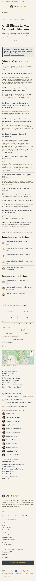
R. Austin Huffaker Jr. (12, 443)
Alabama (8, 21)
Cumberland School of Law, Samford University (19, 396)
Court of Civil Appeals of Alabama (17, 287)
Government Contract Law (10, 476)
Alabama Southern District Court (17, 261)
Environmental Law (8, 471)
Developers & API (7, 552)
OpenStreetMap (6, 365)
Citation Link (17, 323)
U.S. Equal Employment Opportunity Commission (14, 135)
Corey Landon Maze (12, 440)
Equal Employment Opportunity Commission (17, 73)
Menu (6, 12)
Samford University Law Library (11, 387)
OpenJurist (5, 19)
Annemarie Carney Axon (13, 421)
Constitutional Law (8, 466)
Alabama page (24, 305)
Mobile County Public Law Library (12, 385)
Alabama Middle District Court (16, 242)
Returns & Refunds (7, 573)
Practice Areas (14, 19)
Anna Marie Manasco (12, 447)
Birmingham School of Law (13, 393)
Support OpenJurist (18, 562)
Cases (4, 522)
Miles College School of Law (13, 399)
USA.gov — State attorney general (14, 222)
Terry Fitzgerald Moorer (13, 432)
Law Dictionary (6, 527)
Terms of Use (29, 573)
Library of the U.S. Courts (9, 382)
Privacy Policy (6, 576)
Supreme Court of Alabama (15, 281)
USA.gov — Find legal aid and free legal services (16, 189)
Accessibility (20, 571)
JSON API (5, 557)
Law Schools (5, 535)
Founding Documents (8, 539)
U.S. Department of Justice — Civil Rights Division (16, 176)
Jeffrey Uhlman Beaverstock (14, 428)
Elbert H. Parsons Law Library (11, 376)
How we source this (8, 42)
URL (6, 323)
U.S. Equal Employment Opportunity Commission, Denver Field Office (14, 89)
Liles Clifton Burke (11, 436)
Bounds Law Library (8, 373)
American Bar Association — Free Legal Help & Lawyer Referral (17, 212)
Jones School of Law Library (10, 380)
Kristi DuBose (10, 413)
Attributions (19, 573)
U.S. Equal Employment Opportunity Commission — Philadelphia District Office (16, 120)
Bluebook (28, 323)
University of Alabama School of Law (16, 406)
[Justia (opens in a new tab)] (24, 515)
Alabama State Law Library (10, 371)
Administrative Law (8, 461)
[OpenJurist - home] (18, 6)
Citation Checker (7, 544)
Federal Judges (6, 530)
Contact (29, 571)
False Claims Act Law (8, 474)
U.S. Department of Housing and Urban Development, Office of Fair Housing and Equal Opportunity (16, 105)
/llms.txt (4, 554)
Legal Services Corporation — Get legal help (17, 200)
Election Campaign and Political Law (13, 469)
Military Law (5, 478)
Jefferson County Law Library (11, 378)
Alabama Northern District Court (17, 248)
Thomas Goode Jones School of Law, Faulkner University (18, 403)
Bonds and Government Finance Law (13, 464)
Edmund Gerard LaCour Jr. (13, 455)
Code (3, 525)
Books (4, 542)
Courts (4, 532)
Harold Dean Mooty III (12, 451)
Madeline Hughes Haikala (13, 417)
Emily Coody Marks (11, 425)
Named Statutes (7, 537)
